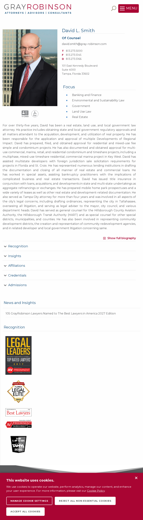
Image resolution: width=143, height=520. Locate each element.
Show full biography (121, 238)
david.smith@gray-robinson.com (84, 44)
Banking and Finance (86, 95)
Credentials (17, 275)
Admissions (17, 285)
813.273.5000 (74, 50)
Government (81, 106)
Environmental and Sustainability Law (98, 100)
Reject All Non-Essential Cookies (85, 500)
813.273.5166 (73, 58)
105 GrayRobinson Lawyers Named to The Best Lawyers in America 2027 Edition (61, 313)
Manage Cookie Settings (29, 500)
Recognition (18, 246)
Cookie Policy (96, 490)
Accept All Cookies (25, 511)
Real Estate (80, 117)
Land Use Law (81, 111)
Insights (14, 256)
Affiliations (16, 266)
